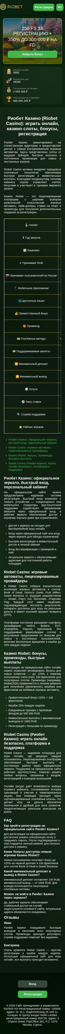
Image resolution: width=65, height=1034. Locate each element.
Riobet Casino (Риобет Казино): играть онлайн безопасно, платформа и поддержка (32, 466)
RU (60, 7)
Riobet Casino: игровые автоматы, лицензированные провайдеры (29, 449)
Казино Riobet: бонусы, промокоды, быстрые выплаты (30, 457)
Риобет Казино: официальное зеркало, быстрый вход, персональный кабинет (32, 441)
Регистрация (44, 7)
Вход (32, 983)
